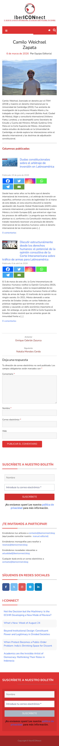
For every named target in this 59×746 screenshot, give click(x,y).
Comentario (8, 374)
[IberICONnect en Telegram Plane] (30, 587)
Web (4, 431)
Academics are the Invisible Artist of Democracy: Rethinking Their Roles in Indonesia (24, 657)
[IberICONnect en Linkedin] (38, 587)
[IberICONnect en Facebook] (6, 587)
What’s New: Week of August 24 (22, 623)
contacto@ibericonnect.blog (42, 533)
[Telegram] (8, 186)
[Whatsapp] (41, 181)
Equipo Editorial (43, 53)
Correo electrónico (11, 419)
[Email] (19, 186)
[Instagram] (30, 181)
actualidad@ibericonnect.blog (16, 553)
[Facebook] (8, 181)
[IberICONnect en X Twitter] (14, 587)
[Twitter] (19, 181)
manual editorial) (40, 536)
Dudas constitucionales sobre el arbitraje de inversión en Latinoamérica (37, 163)
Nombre (6, 408)
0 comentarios (9, 232)
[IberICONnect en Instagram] (22, 587)
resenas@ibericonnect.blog (14, 544)
